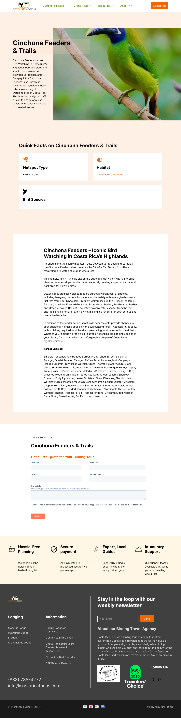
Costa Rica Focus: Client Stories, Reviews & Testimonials (60, 647)
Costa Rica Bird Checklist (61, 657)
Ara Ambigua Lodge (19, 642)
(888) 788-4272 (143, 9)
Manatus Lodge (17, 627)
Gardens (118, 174)
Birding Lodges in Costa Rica (56, 629)
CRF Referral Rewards (58, 663)
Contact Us (159, 5)
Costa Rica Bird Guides (59, 637)
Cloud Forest (104, 174)
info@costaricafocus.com (34, 686)
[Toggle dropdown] (65, 6)
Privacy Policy (153, 707)
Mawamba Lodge (18, 632)
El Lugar (13, 637)
